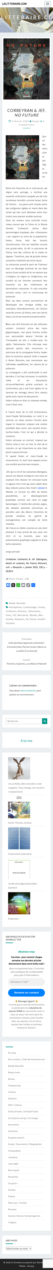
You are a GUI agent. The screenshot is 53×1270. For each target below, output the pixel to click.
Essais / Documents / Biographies (25, 1144)
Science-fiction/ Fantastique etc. (24, 1215)
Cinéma (12, 1091)
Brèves (11, 1078)
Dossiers (12, 1098)
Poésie (11, 1196)
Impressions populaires (20, 853)
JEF (14, 615)
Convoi (41, 607)
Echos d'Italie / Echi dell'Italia (23, 1111)
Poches (11, 1189)
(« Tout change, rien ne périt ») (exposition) (26, 787)
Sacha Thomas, (20, 822)
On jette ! (13, 1183)
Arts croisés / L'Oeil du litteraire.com (26, 1059)
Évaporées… (14, 918)
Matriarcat (23, 615)
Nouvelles (13, 1176)
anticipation (15, 607)
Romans (12, 1209)
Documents (34, 611)
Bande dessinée (17, 603)
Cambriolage (29, 607)
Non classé (13, 1170)
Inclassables (14, 1150)
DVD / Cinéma (15, 1104)
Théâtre (12, 1222)
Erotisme (13, 1131)
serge (35, 121)
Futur (8, 615)
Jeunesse (12, 1157)
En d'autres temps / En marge (23, 1118)
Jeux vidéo (13, 1163)
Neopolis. (19, 619)
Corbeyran (11, 611)
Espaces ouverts (16, 1137)
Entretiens (13, 1124)
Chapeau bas (14, 1085)
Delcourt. (22, 611)
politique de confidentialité (29, 971)
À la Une (12, 1052)
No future (31, 619)
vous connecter (28, 690)
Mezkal (33, 615)
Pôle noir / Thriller (17, 1202)
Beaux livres (14, 1072)
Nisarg (31, 1266)
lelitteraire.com (14, 3)
